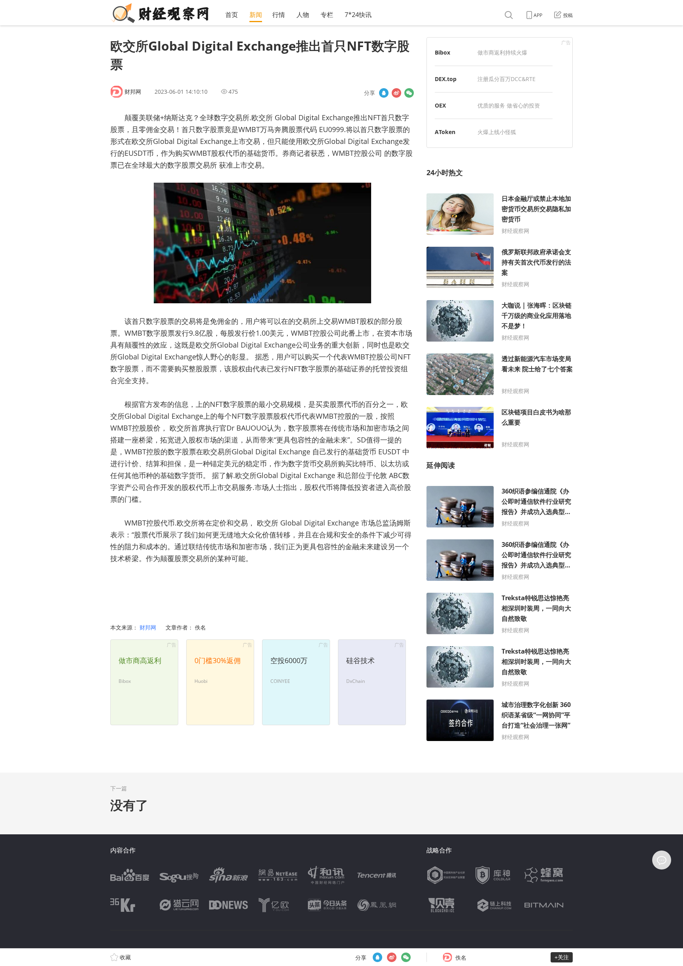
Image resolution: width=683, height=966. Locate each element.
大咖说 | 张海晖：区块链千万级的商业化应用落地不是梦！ (537, 315)
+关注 (562, 957)
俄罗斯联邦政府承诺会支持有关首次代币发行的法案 (536, 262)
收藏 (124, 957)
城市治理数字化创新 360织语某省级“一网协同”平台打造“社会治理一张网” (536, 715)
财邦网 (133, 91)
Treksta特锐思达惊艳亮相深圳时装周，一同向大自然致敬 (536, 608)
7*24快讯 (358, 14)
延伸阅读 (440, 465)
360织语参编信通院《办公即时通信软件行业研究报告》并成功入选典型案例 (536, 502)
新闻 (255, 14)
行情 (278, 14)
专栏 (327, 14)
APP (538, 15)
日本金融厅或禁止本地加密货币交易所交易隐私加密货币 (536, 208)
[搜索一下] (510, 15)
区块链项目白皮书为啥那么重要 (536, 417)
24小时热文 (444, 172)
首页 (231, 14)
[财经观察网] (159, 13)
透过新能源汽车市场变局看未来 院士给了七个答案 (537, 363)
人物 (302, 14)
